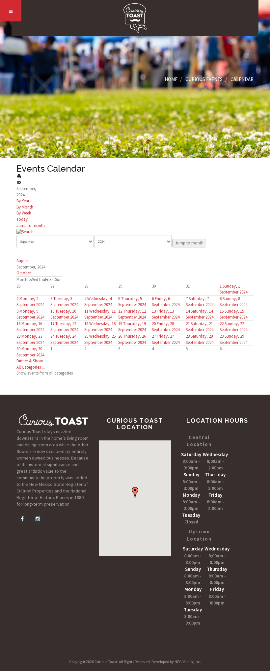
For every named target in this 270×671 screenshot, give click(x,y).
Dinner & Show (29, 361)
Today (22, 219)
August (22, 261)
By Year (22, 201)
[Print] (18, 176)
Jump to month (30, 225)
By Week (23, 213)
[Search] (25, 231)
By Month (24, 207)
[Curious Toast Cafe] (135, 18)
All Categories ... (30, 367)
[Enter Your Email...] (18, 182)
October (23, 273)
